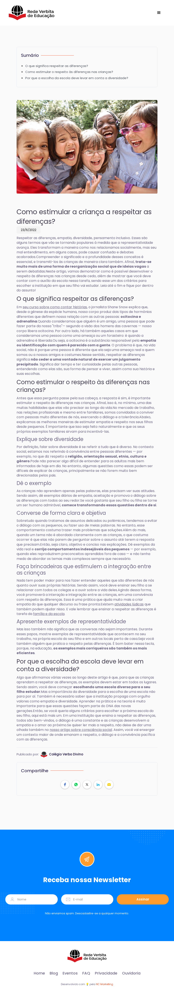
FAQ (86, 973)
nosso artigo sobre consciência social (81, 729)
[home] (31, 12)
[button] (159, 12)
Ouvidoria (131, 973)
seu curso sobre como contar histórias (55, 307)
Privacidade (106, 973)
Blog (54, 973)
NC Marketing (104, 984)
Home (39, 973)
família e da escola (49, 613)
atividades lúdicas (129, 604)
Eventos (70, 973)
